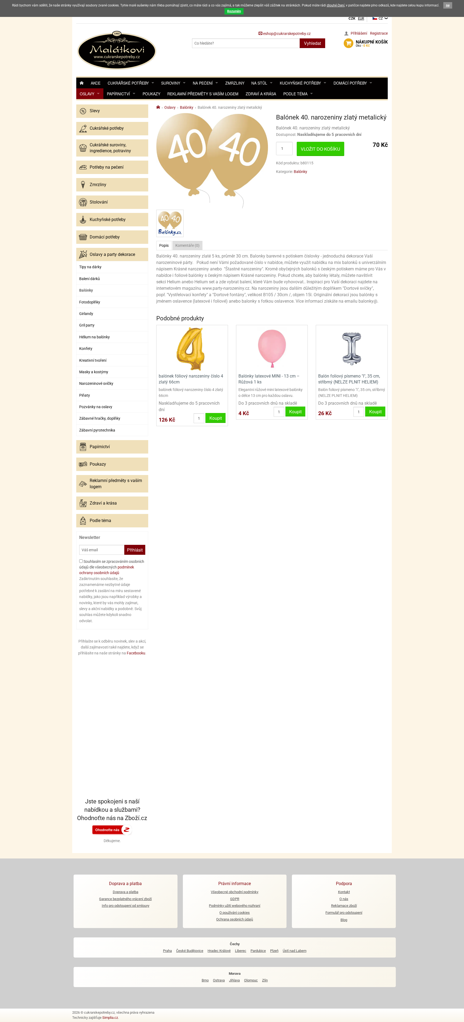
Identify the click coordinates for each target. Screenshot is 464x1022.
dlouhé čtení (336, 5)
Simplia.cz (110, 1018)
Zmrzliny (234, 83)
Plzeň (274, 951)
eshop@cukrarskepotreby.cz (286, 33)
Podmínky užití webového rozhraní (234, 906)
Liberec (240, 951)
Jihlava (234, 980)
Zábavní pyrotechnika (97, 430)
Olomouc (251, 980)
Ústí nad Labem (294, 951)
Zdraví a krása (261, 93)
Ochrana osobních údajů (234, 919)
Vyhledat (312, 43)
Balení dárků (89, 279)
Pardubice (258, 951)
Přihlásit (135, 550)
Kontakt (344, 892)
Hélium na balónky (94, 337)
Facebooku (136, 653)
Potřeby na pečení (107, 167)
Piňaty (84, 395)
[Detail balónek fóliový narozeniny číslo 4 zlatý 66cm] (192, 348)
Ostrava (219, 980)
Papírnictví (118, 93)
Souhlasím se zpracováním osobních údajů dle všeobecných (111, 567)
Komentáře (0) (187, 245)
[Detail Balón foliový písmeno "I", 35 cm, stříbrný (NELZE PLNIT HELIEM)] (351, 348)
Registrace (379, 33)
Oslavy (87, 93)
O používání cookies (234, 913)
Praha (167, 951)
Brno (205, 980)
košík (372, 43)
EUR (361, 18)
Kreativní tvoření (92, 360)
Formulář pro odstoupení (343, 913)
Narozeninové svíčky (96, 383)
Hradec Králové (219, 951)
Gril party (87, 325)
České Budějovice (189, 951)
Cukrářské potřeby (128, 83)
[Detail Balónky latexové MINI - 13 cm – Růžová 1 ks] (271, 348)
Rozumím (234, 11)
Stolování (99, 202)
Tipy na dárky (90, 267)
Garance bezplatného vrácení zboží (125, 899)
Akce (95, 83)
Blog (343, 920)
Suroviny (170, 83)
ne (448, 5)
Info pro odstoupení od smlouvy (125, 906)
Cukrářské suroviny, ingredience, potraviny (110, 147)
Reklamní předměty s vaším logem (202, 93)
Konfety (85, 348)
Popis (164, 245)
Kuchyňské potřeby (300, 83)
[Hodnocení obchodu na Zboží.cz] (112, 829)
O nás (343, 899)
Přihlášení (359, 33)
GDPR (234, 899)
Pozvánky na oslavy (95, 407)
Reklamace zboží (344, 906)
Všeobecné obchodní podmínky (234, 892)
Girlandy (86, 313)
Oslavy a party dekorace (112, 254)
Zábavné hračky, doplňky (99, 418)
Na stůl (259, 83)
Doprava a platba (125, 892)
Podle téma (295, 93)
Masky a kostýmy (93, 372)
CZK (352, 18)
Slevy (95, 110)
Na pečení (203, 83)
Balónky (86, 290)
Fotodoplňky (89, 302)
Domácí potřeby (350, 83)
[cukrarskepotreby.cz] (117, 49)
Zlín (265, 980)
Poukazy (151, 93)
